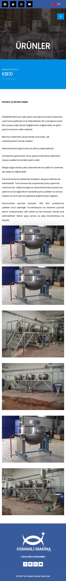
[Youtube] (40, 564)
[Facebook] (25, 564)
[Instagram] (35, 564)
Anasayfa (6, 69)
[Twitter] (30, 564)
